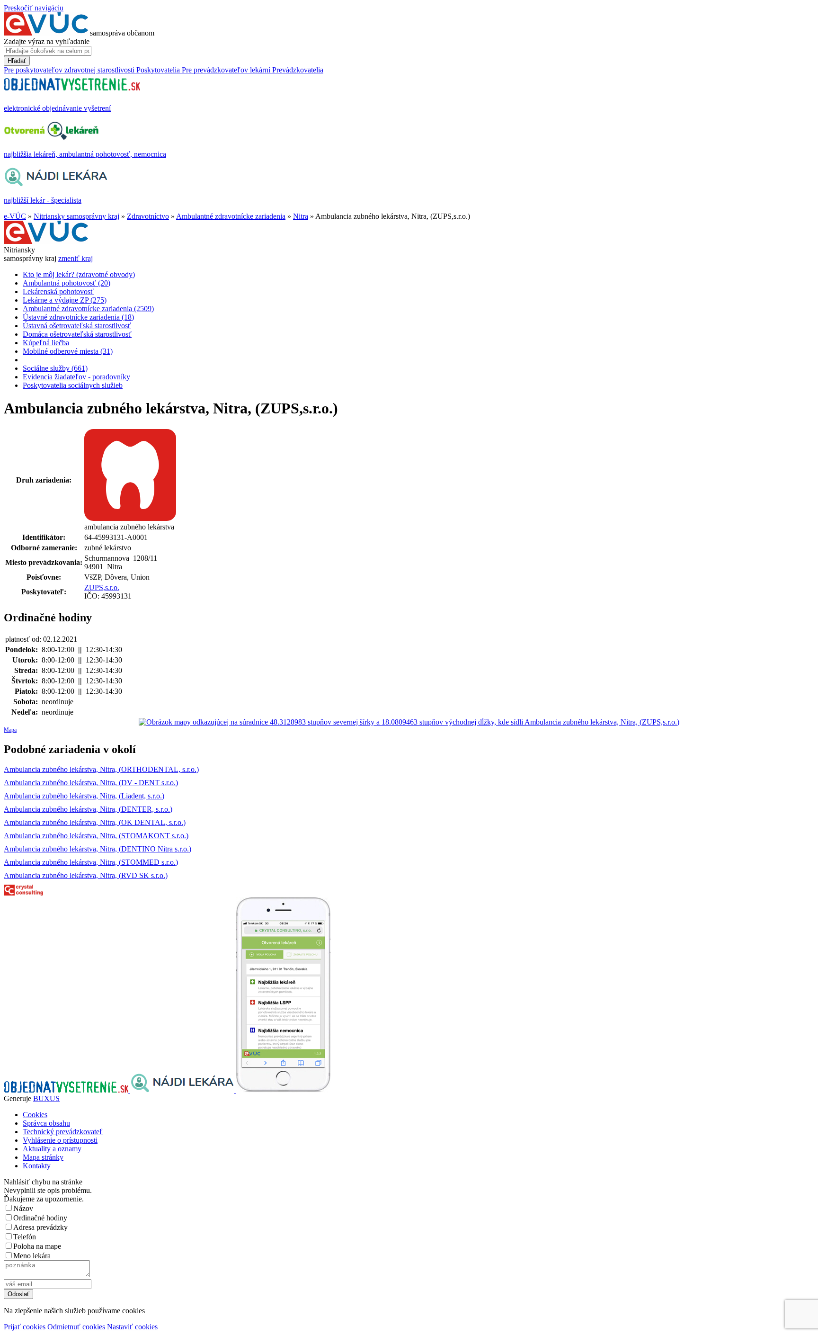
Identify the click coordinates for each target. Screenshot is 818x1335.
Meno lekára (32, 1256)
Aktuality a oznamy (52, 1149)
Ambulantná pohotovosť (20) (66, 283)
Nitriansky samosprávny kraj (76, 216)
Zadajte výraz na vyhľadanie (46, 41)
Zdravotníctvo (148, 216)
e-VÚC (15, 216)
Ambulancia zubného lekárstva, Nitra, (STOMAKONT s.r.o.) (96, 836)
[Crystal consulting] (23, 893)
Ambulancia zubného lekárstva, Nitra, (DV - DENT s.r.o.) (91, 783)
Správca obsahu (46, 1123)
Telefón (24, 1237)
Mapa (10, 729)
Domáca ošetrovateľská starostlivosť (77, 334)
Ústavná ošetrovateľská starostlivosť (77, 326)
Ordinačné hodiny (40, 1218)
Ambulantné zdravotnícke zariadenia (230, 216)
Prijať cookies (24, 1327)
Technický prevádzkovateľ (63, 1132)
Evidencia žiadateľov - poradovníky (76, 377)
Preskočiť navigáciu (33, 8)
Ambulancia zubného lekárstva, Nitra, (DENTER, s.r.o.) (88, 809)
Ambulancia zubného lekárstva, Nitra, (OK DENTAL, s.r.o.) (95, 822)
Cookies (35, 1115)
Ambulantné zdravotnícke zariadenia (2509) (88, 309)
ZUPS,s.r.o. (101, 587)
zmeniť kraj (75, 258)
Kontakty (37, 1166)
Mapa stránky (43, 1157)
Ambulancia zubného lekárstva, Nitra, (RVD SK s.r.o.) (86, 875)
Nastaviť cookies (132, 1327)
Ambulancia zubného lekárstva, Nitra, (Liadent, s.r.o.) (84, 796)
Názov (23, 1208)
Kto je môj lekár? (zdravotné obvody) (79, 274)
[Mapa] (409, 722)
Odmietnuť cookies (76, 1327)
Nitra (300, 216)
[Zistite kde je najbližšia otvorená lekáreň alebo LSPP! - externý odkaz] (283, 1090)
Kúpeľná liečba (46, 343)
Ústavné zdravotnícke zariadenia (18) (78, 317)
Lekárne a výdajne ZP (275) (65, 300)
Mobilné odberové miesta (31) (68, 351)
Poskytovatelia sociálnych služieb (73, 385)
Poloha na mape (37, 1246)
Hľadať (17, 60)
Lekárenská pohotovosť (58, 291)
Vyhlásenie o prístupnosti (60, 1140)
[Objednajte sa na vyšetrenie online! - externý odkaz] (67, 1090)
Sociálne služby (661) (55, 368)
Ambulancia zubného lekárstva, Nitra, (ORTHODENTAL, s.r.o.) (101, 769)
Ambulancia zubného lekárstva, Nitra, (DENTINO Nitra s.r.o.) (97, 849)
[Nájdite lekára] (183, 1090)
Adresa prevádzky (40, 1227)
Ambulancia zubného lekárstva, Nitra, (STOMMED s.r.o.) (91, 862)
